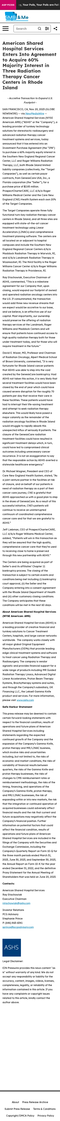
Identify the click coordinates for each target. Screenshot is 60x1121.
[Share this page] (55, 28)
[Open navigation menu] (5, 28)
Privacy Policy (45, 1115)
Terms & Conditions (44, 1108)
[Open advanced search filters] (47, 28)
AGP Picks (8, 5)
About (15, 1102)
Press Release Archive (35, 1102)
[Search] (39, 28)
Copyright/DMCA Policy (20, 1115)
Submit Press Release (17, 1108)
